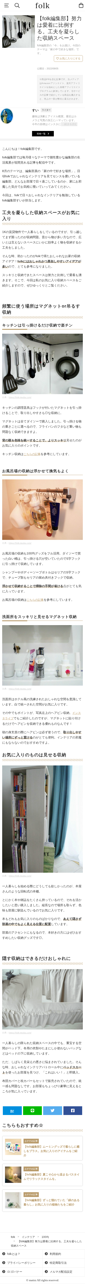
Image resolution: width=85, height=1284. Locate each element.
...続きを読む (69, 124)
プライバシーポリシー (21, 1262)
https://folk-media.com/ (20, 397)
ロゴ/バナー (14, 1271)
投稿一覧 (41, 133)
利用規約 (55, 1254)
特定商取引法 (58, 1262)
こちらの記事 (32, 454)
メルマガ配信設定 (60, 1271)
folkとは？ (13, 1254)
